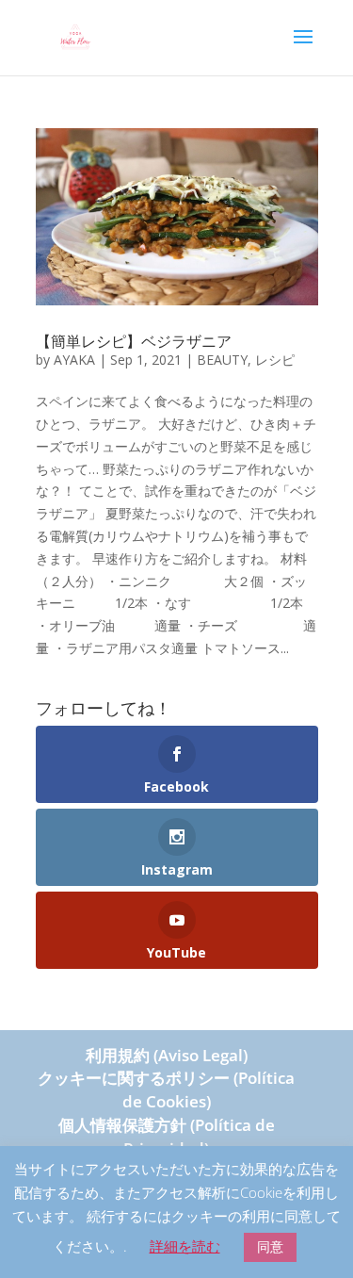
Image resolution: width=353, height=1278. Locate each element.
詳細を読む (185, 1246)
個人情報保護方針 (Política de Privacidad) (166, 1136)
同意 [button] (270, 1246)
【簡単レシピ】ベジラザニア (134, 341)
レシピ (275, 360)
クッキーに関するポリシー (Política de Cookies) (166, 1089)
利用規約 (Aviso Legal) (167, 1055)
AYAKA (74, 360)
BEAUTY (222, 360)
